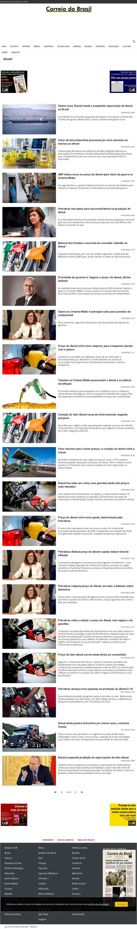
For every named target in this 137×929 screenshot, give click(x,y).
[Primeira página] (55, 792)
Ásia (40, 858)
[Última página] (82, 792)
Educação (114, 46)
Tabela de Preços (86, 840)
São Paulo (43, 914)
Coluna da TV (78, 858)
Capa (4, 46)
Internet (76, 868)
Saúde (5, 52)
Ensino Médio (11, 883)
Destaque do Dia (13, 863)
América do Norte (47, 852)
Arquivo (15, 52)
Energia (77, 46)
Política (14, 46)
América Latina (79, 847)
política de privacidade (98, 904)
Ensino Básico (11, 878)
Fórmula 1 (43, 878)
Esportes (100, 46)
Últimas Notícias (13, 914)
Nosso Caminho (65, 840)
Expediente (48, 840)
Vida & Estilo (78, 914)
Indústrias (43, 888)
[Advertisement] (68, 27)
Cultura (126, 46)
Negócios (49, 46)
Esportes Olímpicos (48, 873)
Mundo (88, 46)
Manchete (77, 873)
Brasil (37, 46)
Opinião (26, 46)
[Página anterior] (62, 792)
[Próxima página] (75, 792)
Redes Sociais (79, 883)
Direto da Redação (14, 868)
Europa (8, 888)
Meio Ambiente (46, 893)
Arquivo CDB (11, 847)
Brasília (75, 852)
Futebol (42, 883)
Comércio (77, 863)
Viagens (42, 919)
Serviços (76, 893)
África (41, 847)
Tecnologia (63, 46)
